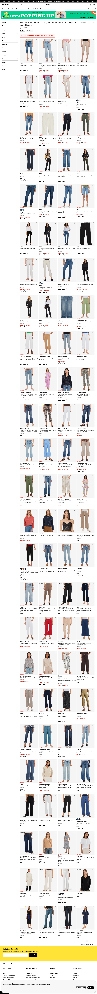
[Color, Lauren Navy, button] (80, 819)
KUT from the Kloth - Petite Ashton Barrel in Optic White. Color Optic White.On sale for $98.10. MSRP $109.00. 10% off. (29, 633)
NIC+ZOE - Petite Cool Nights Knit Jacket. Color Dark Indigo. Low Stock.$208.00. (48, 525)
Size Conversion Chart (55, 971)
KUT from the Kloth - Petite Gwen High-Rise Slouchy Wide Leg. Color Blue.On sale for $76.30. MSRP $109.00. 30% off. (67, 668)
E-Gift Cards (53, 979)
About (4, 971)
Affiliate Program (54, 973)
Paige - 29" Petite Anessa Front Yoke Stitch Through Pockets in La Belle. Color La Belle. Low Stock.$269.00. (29, 598)
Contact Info (29, 973)
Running (75, 977)
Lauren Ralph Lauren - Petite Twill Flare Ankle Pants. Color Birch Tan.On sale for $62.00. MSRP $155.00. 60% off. (85, 705)
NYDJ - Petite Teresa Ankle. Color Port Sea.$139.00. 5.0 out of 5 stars (85, 92)
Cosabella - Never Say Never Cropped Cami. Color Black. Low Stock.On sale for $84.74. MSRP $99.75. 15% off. (67, 525)
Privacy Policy (46, 984)
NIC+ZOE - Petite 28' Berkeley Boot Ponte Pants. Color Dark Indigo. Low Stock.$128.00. (48, 705)
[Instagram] (4, 963)
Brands (74, 971)
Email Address (7, 954)
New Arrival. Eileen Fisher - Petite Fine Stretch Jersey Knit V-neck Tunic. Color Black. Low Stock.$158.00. (85, 885)
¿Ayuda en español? (31, 975)
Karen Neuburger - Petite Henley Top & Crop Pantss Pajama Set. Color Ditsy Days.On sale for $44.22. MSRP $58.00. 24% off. (48, 384)
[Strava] (11, 963)
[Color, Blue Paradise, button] (42, 283)
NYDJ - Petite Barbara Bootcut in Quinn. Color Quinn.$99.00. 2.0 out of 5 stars (29, 165)
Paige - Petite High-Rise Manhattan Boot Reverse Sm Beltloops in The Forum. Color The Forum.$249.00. (85, 598)
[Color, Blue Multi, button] (61, 857)
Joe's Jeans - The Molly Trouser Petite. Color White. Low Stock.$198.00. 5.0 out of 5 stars (48, 811)
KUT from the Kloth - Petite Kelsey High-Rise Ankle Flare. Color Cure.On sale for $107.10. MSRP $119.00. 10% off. (29, 455)
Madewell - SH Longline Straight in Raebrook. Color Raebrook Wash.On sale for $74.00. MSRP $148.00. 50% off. (85, 740)
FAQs (27, 971)
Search (48, 4)
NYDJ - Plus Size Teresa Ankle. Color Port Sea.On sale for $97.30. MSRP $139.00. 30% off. (67, 312)
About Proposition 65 (31, 979)
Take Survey (52, 977)
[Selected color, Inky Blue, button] (77, 819)
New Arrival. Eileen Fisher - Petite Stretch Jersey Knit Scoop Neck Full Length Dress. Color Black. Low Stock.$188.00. (29, 922)
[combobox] (28, 5)
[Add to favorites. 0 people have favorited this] (37, 40)
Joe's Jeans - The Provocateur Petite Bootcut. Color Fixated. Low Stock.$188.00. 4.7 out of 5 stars (48, 922)
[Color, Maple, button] (23, 569)
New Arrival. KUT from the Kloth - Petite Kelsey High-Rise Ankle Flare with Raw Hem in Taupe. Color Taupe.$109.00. (48, 420)
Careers (5, 973)
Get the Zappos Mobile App (9, 975)
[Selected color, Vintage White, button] (40, 283)
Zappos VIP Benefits (8, 979)
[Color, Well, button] (61, 677)
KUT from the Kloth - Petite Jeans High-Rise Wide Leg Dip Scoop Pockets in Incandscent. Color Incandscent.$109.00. (85, 775)
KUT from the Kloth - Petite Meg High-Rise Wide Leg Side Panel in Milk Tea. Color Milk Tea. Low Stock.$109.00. (85, 525)
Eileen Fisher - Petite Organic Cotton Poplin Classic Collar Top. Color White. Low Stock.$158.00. (85, 848)
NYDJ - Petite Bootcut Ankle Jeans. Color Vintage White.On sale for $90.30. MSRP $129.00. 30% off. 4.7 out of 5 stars (48, 275)
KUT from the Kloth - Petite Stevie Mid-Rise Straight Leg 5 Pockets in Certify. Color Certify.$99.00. (67, 561)
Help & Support (92, 8)
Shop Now (58, 1)
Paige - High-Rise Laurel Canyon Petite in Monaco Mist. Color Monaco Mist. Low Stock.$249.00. (48, 490)
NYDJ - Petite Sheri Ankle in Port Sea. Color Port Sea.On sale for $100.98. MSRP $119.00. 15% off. (29, 129)
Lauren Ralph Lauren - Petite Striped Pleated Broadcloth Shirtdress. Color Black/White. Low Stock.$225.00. (67, 848)
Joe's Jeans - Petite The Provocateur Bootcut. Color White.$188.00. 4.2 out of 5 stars (67, 885)
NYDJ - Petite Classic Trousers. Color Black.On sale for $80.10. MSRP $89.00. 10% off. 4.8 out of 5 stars (29, 312)
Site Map (52, 975)
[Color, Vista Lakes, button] (23, 210)
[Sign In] (90, 5)
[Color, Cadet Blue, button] (25, 569)
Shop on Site (83, 17)
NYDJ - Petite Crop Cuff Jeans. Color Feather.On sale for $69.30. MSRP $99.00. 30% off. (85, 56)
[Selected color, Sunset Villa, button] (21, 210)
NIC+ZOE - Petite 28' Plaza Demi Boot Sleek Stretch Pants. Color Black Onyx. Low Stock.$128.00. (67, 811)
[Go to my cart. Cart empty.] (94, 5)
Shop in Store (91, 17)
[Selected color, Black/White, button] (59, 857)
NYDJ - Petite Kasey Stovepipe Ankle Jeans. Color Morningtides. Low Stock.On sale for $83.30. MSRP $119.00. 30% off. (67, 129)
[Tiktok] (7, 963)
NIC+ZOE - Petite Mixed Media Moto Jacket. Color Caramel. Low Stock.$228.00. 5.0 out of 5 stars (48, 848)
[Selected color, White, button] (59, 894)
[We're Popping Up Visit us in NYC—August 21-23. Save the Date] (48, 15)
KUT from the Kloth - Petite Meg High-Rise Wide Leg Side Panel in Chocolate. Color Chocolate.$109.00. (85, 668)
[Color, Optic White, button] (80, 100)
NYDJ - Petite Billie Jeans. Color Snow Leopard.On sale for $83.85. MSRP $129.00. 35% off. (67, 92)
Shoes (74, 979)
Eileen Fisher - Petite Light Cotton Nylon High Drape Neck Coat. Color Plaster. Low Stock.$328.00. (29, 885)
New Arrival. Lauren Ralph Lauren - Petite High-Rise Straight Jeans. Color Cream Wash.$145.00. (48, 885)
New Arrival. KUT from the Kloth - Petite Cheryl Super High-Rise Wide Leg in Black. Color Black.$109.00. (29, 811)
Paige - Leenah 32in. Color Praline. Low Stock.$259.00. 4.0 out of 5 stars (67, 740)
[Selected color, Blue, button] (59, 677)
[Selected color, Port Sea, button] (77, 100)
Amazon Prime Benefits (8, 977)
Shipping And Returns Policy (33, 977)
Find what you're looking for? (87, 944)
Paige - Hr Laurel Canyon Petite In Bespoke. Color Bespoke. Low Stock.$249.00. (67, 922)
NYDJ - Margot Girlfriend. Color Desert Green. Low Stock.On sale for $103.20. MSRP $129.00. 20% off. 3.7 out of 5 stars (85, 129)
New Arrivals (76, 975)
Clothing (29, 30)
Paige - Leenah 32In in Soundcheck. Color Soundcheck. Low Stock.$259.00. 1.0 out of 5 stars (29, 775)
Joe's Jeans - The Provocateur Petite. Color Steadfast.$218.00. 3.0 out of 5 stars (85, 561)
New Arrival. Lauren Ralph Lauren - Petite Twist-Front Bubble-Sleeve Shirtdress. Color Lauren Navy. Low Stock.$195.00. (85, 922)
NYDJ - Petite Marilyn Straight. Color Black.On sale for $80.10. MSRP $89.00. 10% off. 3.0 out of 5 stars (48, 312)
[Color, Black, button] (61, 894)
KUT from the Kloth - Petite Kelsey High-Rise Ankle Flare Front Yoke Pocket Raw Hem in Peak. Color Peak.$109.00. (29, 420)
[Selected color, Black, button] (21, 569)
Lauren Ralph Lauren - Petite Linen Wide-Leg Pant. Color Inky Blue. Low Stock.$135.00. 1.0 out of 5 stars (85, 811)
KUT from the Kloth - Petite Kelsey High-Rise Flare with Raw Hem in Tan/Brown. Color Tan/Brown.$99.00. (85, 384)
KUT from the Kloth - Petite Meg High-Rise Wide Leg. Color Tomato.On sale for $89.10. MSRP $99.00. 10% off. (48, 633)
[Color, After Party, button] (63, 894)
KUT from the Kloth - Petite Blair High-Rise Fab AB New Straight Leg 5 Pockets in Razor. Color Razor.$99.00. (48, 561)
